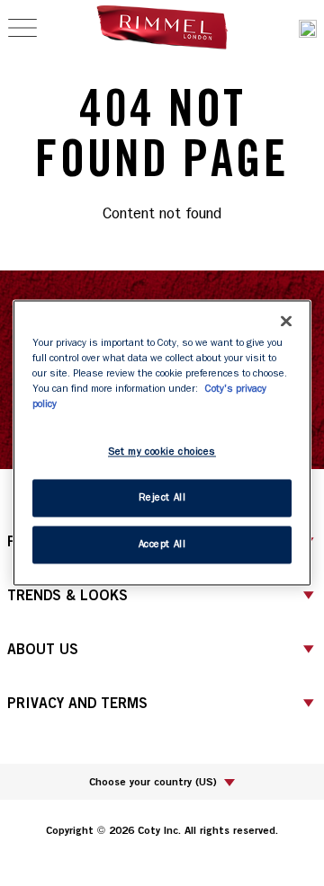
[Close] (286, 321)
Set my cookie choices (162, 452)
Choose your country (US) (153, 781)
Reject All (162, 498)
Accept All (162, 545)
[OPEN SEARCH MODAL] (308, 28)
